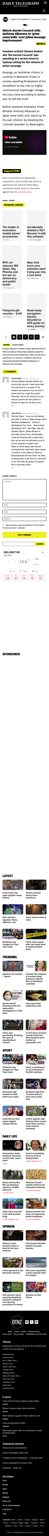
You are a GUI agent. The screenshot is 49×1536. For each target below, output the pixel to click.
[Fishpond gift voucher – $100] (12, 300)
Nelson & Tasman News (11, 1376)
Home (5, 200)
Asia (21, 1526)
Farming (14, 1523)
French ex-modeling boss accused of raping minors (35, 1155)
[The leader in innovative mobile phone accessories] (12, 217)
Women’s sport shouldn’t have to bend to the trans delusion (10, 1247)
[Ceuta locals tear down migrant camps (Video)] (13, 885)
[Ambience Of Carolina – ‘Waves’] (13, 966)
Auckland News (8, 1357)
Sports (27, 1520)
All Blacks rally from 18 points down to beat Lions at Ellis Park (35, 1095)
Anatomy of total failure (33, 1296)
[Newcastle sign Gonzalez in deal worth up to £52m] (13, 1084)
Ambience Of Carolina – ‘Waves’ (12, 975)
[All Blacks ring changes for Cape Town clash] (13, 934)
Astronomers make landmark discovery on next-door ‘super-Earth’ (12, 1157)
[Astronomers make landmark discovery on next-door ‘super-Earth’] (13, 1145)
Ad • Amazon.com (8, 288)
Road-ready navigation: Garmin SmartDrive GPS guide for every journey (36, 318)
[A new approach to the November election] (13, 1262)
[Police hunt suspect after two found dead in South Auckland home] (36, 934)
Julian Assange (17, 345)
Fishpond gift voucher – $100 (12, 311)
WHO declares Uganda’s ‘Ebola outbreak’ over (10, 919)
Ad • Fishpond (7, 317)
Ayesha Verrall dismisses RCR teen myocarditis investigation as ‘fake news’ (12, 1008)
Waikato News (8, 1364)
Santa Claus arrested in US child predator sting (12, 1214)
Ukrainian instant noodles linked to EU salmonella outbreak (35, 1184)
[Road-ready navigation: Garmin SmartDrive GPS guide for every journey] (36, 300)
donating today (25, 192)
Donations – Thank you (12, 1468)
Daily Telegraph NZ (20, 19)
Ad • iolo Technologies (34, 240)
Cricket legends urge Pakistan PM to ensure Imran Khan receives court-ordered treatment (36, 1124)
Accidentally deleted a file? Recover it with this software (36, 231)
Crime (13, 1520)
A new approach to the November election (13, 1271)
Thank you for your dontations (15, 1448)
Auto (15, 1526)
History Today (8, 1193)
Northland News (8, 1354)
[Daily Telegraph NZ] (6, 19)
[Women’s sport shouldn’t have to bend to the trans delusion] (13, 1235)
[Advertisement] (24, 616)
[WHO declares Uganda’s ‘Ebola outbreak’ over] (13, 909)
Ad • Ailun (6, 240)
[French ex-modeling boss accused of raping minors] (36, 1145)
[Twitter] (19, 337)
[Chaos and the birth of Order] (36, 909)
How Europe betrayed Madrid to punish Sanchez (35, 1245)
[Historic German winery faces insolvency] (36, 885)
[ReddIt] (37, 337)
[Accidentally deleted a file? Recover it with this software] (36, 217)
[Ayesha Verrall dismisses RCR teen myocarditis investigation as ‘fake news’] (13, 995)
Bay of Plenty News (10, 1360)
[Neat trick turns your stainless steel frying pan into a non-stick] (36, 252)
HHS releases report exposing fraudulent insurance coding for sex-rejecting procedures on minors (13, 1300)
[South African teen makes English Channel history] (13, 1111)
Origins (34, 1520)
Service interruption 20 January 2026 (17, 1463)
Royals (35, 1526)
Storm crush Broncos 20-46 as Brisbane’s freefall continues (35, 1069)
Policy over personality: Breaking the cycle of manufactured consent (12, 1038)
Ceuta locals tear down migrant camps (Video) (12, 895)
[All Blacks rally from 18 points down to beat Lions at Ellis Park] (36, 1084)
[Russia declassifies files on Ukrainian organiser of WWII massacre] (13, 1174)
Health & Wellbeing (33, 1190)
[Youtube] (36, 1322)
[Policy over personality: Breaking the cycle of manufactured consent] (13, 1025)
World (40, 43)
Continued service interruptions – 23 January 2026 (22, 1458)
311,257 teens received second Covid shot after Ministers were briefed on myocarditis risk (36, 1038)
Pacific (20, 1520)
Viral (5, 1164)
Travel (42, 1523)
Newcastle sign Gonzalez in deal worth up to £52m (10, 1094)
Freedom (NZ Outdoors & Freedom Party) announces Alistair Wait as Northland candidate (36, 979)
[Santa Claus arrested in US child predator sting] (13, 1203)
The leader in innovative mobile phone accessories (11, 231)
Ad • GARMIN (32, 329)
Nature (42, 1520)
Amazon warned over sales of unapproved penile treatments (35, 1214)
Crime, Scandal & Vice (34, 1161)
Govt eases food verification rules (33, 1004)
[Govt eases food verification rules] (36, 995)
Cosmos (28, 1526)
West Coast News (9, 1379)
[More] (43, 337)
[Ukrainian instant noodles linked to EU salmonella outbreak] (36, 1174)
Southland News (8, 1388)
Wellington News (9, 1373)
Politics (5, 1523)
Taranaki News (8, 1370)
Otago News (7, 1385)
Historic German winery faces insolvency (33, 895)
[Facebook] (25, 337)
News (5, 1436)
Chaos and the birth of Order (14, 1423)
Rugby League (23, 1523)
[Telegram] (13, 337)
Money (5, 1412)
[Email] (31, 337)
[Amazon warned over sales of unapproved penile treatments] (36, 1203)
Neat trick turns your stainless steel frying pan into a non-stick (36, 268)
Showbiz (34, 1523)
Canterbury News (9, 1382)
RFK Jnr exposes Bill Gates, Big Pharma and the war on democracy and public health (10, 273)
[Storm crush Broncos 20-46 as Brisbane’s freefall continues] (36, 1059)
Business (8, 1526)
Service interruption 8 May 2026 (15, 1453)
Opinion (6, 1426)
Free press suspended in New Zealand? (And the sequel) (36, 1272)
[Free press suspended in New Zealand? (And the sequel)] (36, 1262)
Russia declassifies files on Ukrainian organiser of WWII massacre (11, 1186)
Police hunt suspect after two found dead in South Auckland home (35, 946)
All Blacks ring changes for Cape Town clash (10, 944)
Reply (12, 406)
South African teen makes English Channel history (11, 1121)
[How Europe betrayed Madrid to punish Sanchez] (36, 1235)
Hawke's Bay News (9, 1367)
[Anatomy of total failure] (36, 1287)
